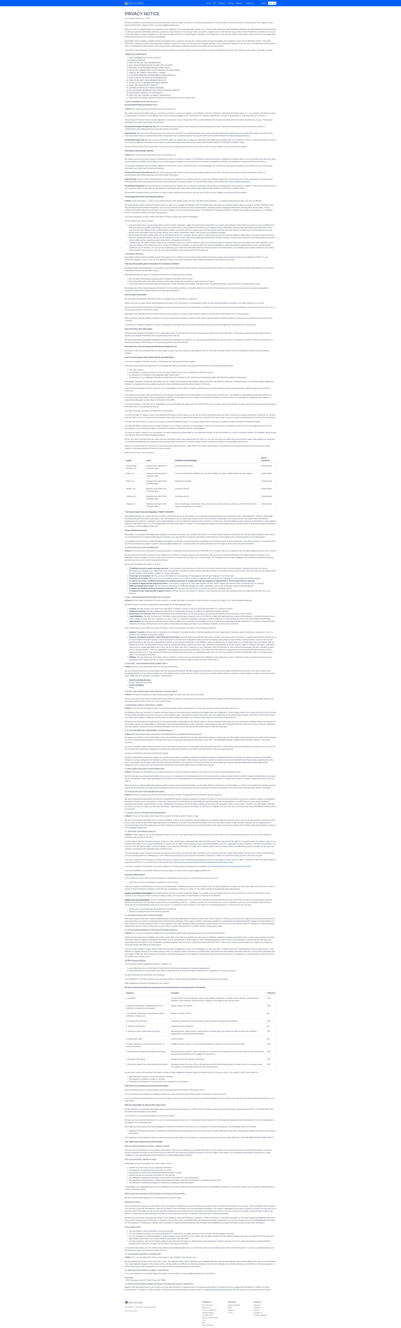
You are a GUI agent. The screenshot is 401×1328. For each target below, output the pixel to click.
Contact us (249, 3)
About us (257, 1305)
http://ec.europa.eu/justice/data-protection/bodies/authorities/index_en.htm (203, 862)
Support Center (234, 1305)
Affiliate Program (260, 1315)
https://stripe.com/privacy (239, 136)
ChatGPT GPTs (208, 1315)
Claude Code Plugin (210, 1318)
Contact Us (258, 1313)
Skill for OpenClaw (209, 1310)
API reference (207, 1305)
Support (239, 3)
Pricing (230, 3)
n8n (203, 1323)
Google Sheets (208, 1313)
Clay (204, 1320)
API (214, 3)
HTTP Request (207, 1325)
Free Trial (272, 3)
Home (208, 3)
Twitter (256, 1310)
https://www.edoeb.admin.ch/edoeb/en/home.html (231, 866)
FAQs (230, 1307)
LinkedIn (257, 1307)
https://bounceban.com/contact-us (218, 1290)
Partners (221, 3)
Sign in (264, 3)
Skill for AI (206, 1307)
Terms (230, 1313)
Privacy (231, 1310)
